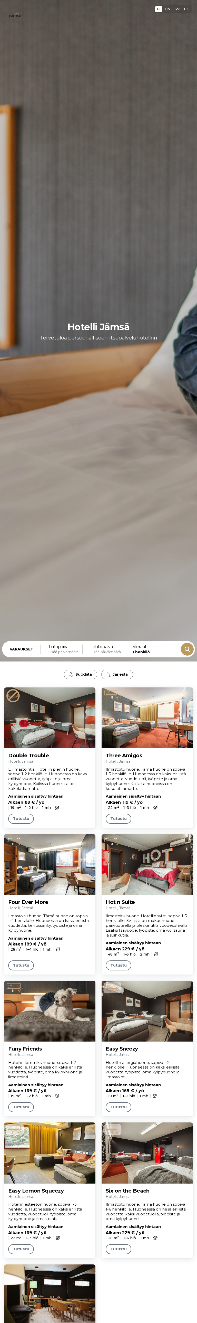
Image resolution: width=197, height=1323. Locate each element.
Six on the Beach (127, 1191)
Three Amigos (124, 755)
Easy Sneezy (122, 1049)
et (186, 8)
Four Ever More (28, 902)
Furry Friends (25, 1049)
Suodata (83, 674)
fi (159, 8)
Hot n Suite (120, 902)
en (168, 8)
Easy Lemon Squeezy (36, 1191)
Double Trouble (28, 755)
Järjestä (120, 674)
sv (177, 8)
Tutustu (21, 818)
